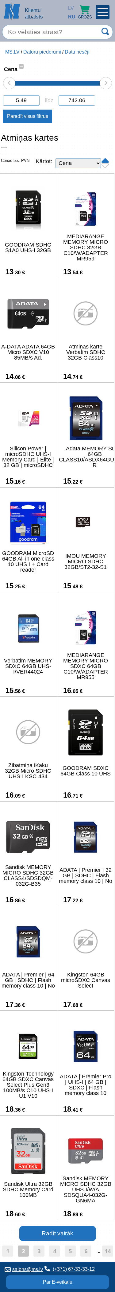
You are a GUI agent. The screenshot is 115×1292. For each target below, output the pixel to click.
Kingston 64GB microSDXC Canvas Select (85, 980)
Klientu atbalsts (34, 13)
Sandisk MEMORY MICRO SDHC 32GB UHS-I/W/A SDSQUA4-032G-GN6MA (85, 1189)
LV (69, 8)
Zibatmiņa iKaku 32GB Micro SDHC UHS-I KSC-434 (28, 770)
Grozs (85, 17)
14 (108, 1251)
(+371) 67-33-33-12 (73, 1269)
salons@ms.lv (27, 1269)
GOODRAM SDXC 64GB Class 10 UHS (85, 771)
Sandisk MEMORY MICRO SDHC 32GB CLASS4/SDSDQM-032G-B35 (28, 875)
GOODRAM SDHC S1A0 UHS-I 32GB (28, 247)
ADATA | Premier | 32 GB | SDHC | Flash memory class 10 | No (85, 875)
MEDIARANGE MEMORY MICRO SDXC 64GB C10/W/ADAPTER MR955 (85, 666)
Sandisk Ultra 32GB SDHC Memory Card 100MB (28, 1189)
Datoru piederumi (42, 51)
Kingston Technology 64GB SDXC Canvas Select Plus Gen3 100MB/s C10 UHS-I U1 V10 (28, 1085)
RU (69, 16)
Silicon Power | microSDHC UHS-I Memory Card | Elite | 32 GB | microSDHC (28, 456)
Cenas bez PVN (15, 160)
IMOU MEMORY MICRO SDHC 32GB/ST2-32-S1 (85, 561)
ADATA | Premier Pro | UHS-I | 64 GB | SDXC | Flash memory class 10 (85, 1084)
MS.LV (12, 51)
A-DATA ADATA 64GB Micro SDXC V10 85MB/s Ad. (28, 352)
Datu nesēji (77, 51)
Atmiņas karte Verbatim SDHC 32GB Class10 (85, 352)
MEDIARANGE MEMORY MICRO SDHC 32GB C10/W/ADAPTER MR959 (85, 247)
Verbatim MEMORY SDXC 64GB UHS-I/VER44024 (28, 666)
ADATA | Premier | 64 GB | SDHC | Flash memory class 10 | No (28, 980)
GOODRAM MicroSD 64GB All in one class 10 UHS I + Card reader (28, 561)
